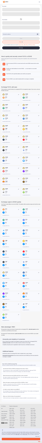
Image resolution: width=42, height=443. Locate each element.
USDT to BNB (33, 410)
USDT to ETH (22, 408)
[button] (22, 42)
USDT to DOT (22, 413)
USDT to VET (11, 422)
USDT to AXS (33, 422)
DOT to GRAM (33, 425)
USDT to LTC (11, 415)
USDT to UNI (11, 417)
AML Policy (26, 44)
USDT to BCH (22, 418)
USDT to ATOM (33, 417)
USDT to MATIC (23, 415)
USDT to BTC (11, 408)
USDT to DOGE (12, 413)
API (2, 408)
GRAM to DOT (11, 427)
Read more (37, 436)
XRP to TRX (22, 425)
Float (20, 41)
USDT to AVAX (33, 415)
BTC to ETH (22, 410)
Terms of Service (4, 413)
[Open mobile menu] (39, 2)
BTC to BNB (11, 410)
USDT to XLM (33, 420)
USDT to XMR (11, 418)
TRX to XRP (11, 425)
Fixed (21, 38)
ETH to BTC (33, 408)
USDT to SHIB (33, 413)
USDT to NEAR (12, 420)
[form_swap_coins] (21, 19)
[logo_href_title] (6, 2)
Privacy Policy (32, 44)
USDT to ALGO (22, 420)
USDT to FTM (33, 418)
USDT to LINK (22, 417)
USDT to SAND (22, 422)
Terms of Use (21, 44)
